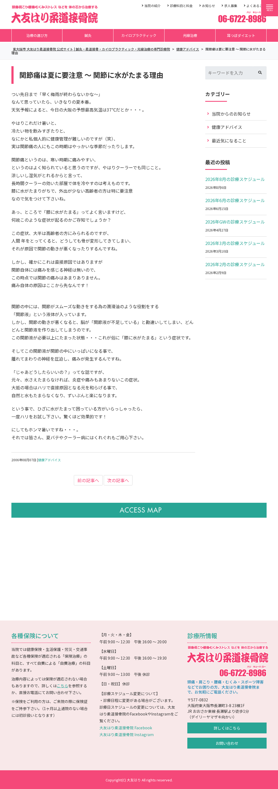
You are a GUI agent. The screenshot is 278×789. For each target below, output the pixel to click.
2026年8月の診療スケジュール (235, 179)
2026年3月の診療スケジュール (235, 243)
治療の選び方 (37, 35)
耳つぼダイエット (241, 35)
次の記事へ (118, 480)
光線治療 (190, 35)
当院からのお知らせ (231, 113)
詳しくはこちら (227, 728)
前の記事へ (88, 480)
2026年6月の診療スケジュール (235, 200)
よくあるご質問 (258, 5)
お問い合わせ (227, 743)
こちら (62, 685)
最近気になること (229, 140)
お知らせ (208, 5)
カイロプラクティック (138, 35)
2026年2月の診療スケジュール (235, 264)
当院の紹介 (152, 5)
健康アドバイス (49, 459)
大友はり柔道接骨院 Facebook (125, 727)
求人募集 (230, 5)
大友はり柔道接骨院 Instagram (126, 734)
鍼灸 (87, 35)
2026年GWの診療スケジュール (235, 221)
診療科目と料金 (181, 5)
